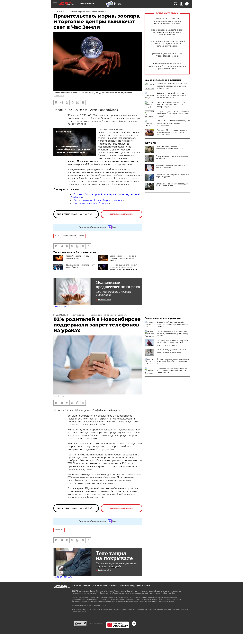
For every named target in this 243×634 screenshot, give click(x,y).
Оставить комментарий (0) (121, 214)
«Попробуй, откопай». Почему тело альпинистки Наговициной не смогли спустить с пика (172, 342)
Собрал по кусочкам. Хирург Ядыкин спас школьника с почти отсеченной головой (173, 113)
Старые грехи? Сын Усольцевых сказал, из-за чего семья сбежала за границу (172, 324)
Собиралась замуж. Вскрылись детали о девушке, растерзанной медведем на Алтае (171, 95)
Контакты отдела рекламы (105, 586)
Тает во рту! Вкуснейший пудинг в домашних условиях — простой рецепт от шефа (172, 132)
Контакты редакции (81, 586)
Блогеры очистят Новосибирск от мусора (97, 200)
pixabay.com (58, 96)
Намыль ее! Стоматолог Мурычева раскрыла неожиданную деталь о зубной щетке (172, 86)
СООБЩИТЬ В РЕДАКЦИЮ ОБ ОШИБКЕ (135, 586)
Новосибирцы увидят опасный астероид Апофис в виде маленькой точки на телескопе (123, 267)
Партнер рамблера (96, 623)
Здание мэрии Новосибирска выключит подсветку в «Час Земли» (123, 258)
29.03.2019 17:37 (59, 11)
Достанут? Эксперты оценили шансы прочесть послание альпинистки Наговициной (173, 370)
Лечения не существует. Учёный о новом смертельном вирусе (171, 351)
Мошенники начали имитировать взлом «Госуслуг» (170, 166)
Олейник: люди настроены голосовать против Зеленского (170, 148)
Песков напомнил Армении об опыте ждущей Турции (172, 176)
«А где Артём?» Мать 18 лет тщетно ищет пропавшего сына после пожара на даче (172, 104)
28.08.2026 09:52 (60, 315)
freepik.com (58, 396)
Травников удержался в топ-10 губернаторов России (167, 54)
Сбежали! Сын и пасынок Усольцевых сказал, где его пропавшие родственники (173, 123)
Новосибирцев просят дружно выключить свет (79, 257)
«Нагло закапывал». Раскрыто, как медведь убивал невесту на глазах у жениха (172, 333)
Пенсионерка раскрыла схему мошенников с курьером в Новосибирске (167, 32)
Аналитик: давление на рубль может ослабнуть (172, 157)
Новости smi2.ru (62, 306)
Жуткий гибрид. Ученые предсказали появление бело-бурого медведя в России (173, 361)
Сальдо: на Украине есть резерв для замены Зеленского (172, 185)
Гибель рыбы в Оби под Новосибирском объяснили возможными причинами (167, 21)
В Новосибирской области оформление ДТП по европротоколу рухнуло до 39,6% (167, 66)
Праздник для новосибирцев (90, 203)
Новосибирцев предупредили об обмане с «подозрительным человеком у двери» (167, 43)
